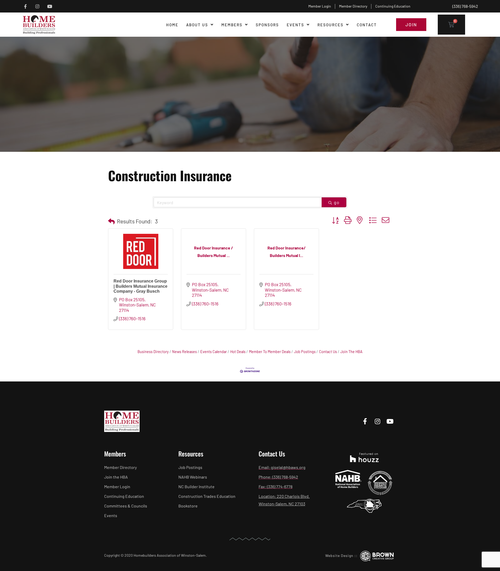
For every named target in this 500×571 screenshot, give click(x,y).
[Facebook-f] (25, 6)
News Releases (184, 351)
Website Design (339, 555)
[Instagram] (37, 6)
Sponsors (267, 24)
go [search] (337, 202)
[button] (111, 221)
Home (172, 24)
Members (231, 24)
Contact (367, 24)
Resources (330, 24)
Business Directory (153, 351)
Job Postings (305, 351)
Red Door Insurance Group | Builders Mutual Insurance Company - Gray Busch (140, 286)
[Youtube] (49, 6)
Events (295, 24)
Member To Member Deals (270, 351)
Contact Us (328, 351)
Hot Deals (238, 351)
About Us (197, 24)
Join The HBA (351, 351)
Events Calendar (213, 351)
